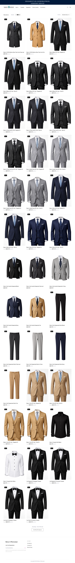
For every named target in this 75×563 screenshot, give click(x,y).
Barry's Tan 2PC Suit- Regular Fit (34, 403)
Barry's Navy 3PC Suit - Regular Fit (34, 247)
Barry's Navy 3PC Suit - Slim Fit (56, 247)
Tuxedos (22, 7)
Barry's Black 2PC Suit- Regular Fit (57, 52)
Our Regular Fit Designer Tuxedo (34, 481)
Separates (28, 7)
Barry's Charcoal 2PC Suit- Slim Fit (34, 130)
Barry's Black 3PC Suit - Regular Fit (34, 91)
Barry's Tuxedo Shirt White (9, 481)
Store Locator (35, 7)
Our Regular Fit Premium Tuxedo (57, 481)
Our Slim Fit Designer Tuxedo (10, 520)
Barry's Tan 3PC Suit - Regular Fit (11, 442)
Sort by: (59, 14)
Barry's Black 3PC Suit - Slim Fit (56, 91)
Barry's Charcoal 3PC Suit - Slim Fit (57, 130)
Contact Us (29, 545)
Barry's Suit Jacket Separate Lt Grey (58, 286)
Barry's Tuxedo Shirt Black (55, 442)
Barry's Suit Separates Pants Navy (57, 364)
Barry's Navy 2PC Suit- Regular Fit (57, 208)
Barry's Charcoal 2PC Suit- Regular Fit (12, 130)
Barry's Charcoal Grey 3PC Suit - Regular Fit (13, 169)
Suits (17, 7)
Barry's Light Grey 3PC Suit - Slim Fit (35, 208)
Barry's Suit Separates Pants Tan (11, 403)
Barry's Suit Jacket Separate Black (11, 286)
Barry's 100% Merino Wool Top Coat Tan (36, 52)
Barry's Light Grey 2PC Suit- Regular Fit (35, 169)
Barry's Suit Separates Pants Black (57, 325)
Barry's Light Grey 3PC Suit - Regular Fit (12, 208)
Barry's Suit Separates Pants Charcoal (12, 364)
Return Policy (29, 547)
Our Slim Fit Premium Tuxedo (33, 520)
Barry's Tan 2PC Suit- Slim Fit (56, 403)
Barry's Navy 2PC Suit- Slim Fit (10, 247)
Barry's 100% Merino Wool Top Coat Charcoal (14, 52)
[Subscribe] (25, 548)
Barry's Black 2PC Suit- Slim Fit (10, 91)
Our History (42, 7)
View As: (12, 14)
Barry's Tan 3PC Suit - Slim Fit (33, 442)
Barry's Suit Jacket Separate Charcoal (35, 286)
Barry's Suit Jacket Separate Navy (11, 325)
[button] (67, 7)
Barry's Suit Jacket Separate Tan (34, 325)
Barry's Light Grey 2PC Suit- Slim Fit (57, 169)
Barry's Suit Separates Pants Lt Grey (34, 364)
